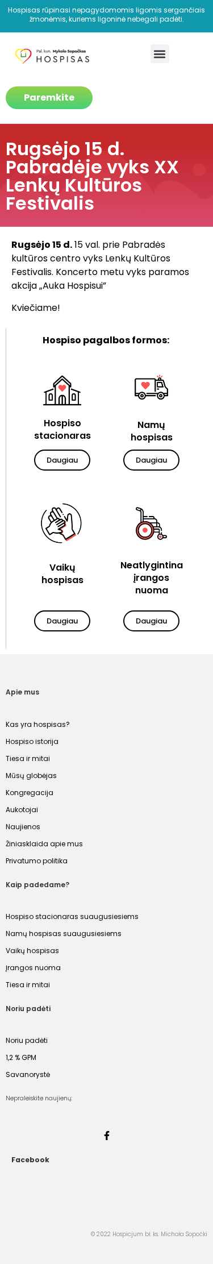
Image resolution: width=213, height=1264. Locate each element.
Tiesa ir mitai (28, 758)
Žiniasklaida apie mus (44, 844)
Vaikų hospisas (32, 950)
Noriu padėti (27, 1040)
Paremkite (49, 97)
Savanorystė (28, 1074)
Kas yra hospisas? (38, 724)
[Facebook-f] (107, 1135)
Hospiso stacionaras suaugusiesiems (72, 916)
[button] (160, 53)
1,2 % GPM (21, 1057)
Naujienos (23, 826)
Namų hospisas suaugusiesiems (64, 933)
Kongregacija (29, 792)
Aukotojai (22, 809)
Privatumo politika (37, 861)
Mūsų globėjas (31, 775)
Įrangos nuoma (33, 967)
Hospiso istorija (32, 741)
